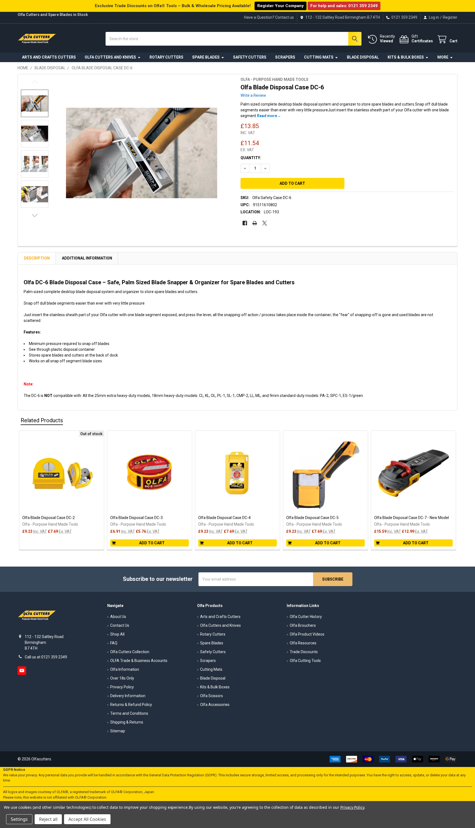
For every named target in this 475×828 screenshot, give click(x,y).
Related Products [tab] (42, 420)
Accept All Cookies (87, 819)
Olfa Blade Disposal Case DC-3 (136, 517)
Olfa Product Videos (307, 634)
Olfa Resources (303, 643)
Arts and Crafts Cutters (49, 57)
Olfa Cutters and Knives (110, 57)
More (442, 57)
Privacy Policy (122, 687)
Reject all (48, 819)
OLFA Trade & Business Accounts (138, 660)
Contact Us (119, 625)
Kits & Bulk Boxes (406, 57)
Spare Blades (206, 57)
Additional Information (87, 258)
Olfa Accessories (215, 704)
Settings (19, 819)
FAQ (113, 643)
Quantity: (251, 158)
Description (37, 258)
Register (450, 17)
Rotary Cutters (166, 57)
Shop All (117, 634)
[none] (141, 152)
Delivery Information (127, 696)
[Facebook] (245, 223)
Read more (267, 116)
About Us (118, 616)
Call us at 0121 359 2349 (46, 657)
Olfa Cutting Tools (305, 660)
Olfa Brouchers (303, 625)
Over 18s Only (122, 678)
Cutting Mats (318, 57)
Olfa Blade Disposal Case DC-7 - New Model (411, 517)
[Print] (254, 223)
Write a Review (253, 95)
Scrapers (285, 57)
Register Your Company (280, 5)
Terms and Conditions (129, 713)
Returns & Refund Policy (131, 704)
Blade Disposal (363, 57)
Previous (34, 82)
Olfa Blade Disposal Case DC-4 (224, 517)
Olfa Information (124, 669)
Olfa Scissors (211, 696)
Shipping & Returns (126, 722)
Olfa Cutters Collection (129, 652)
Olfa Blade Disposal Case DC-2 (48, 517)
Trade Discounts (304, 652)
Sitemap (117, 731)
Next (34, 215)
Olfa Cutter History (306, 616)
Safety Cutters (249, 57)
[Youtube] (22, 670)
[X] (264, 223)
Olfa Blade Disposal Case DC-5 (312, 517)
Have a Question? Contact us (269, 17)
